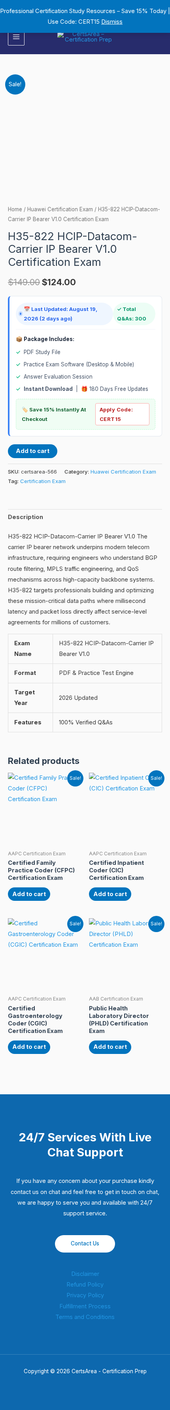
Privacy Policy (85, 1295)
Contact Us (85, 1243)
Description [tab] (25, 517)
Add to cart (32, 451)
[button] (159, 37)
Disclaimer (85, 1273)
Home (15, 209)
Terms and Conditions (85, 1317)
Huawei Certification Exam (60, 209)
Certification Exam (43, 481)
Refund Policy (85, 1284)
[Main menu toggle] (16, 36)
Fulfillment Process (85, 1306)
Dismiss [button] (112, 21)
